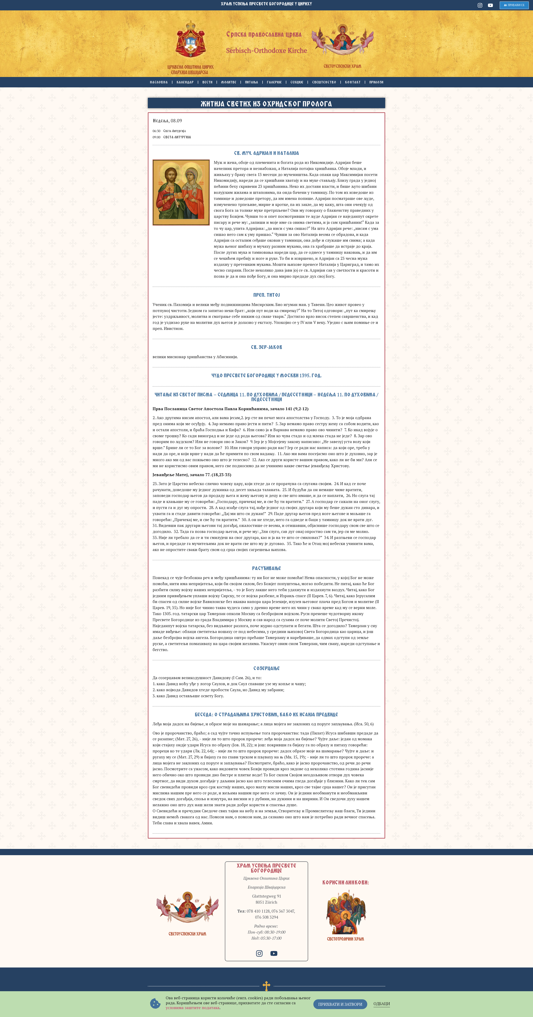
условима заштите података (192, 1007)
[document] (266, 508)
